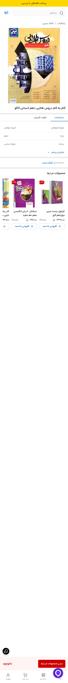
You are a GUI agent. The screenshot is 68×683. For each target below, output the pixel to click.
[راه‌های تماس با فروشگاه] (6, 651)
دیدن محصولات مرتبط (52, 663)
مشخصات (59, 117)
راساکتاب (61, 23)
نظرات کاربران (40, 117)
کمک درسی (48, 23)
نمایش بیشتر (57, 152)
